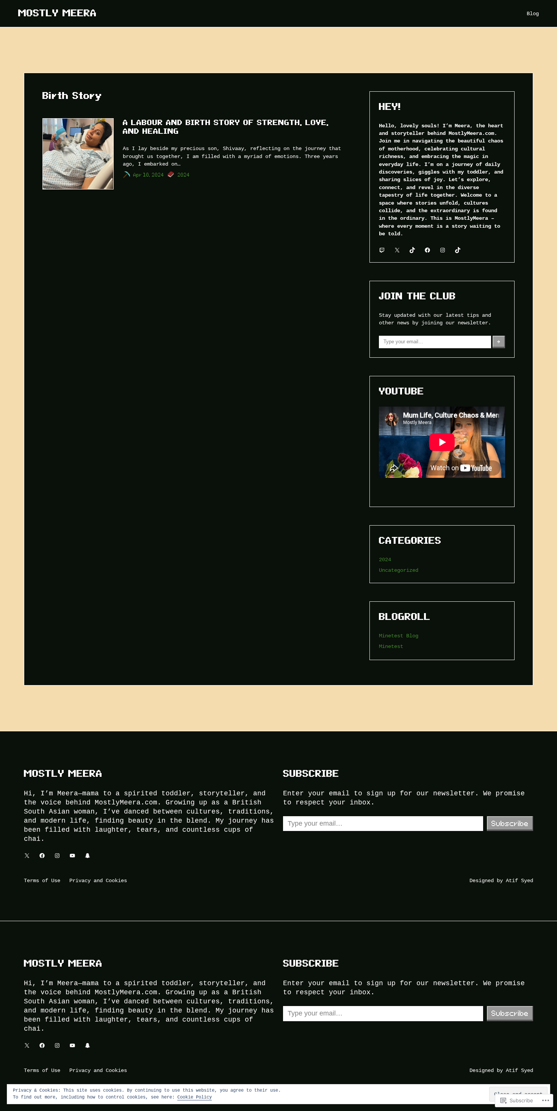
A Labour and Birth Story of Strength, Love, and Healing (226, 126)
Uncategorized (398, 570)
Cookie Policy (194, 1097)
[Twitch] (382, 250)
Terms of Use (42, 880)
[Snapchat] (87, 856)
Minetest (391, 646)
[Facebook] (427, 250)
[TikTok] (412, 250)
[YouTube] (72, 856)
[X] (397, 250)
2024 (184, 175)
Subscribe (510, 823)
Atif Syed (519, 880)
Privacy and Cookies (98, 880)
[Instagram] (443, 250)
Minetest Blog (398, 635)
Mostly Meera (57, 13)
